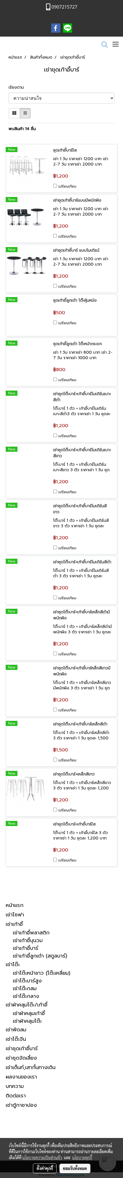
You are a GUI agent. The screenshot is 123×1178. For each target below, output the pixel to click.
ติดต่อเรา (16, 1096)
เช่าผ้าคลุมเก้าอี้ (29, 1013)
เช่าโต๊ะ (13, 964)
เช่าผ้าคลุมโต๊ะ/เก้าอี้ (26, 1005)
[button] (102, 44)
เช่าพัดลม (16, 1030)
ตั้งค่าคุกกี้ (45, 1168)
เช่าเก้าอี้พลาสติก (31, 933)
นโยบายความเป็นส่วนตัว (42, 1157)
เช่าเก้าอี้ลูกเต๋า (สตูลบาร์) (40, 956)
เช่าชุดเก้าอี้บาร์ (22, 1048)
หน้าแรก (14, 905)
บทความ (15, 1086)
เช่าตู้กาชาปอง (21, 1105)
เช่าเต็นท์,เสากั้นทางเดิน (30, 1067)
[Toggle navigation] (115, 44)
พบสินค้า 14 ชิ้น (22, 129)
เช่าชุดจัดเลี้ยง (21, 1058)
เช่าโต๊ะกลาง (26, 996)
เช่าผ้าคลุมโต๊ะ (27, 1021)
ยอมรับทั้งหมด (75, 1168)
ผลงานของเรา (21, 1077)
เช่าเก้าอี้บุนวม (28, 940)
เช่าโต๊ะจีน (16, 1039)
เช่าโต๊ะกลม (25, 988)
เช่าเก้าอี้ (14, 924)
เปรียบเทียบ (67, 186)
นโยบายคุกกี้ (82, 1157)
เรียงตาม (18, 87)
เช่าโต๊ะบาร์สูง (27, 981)
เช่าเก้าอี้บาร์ (25, 948)
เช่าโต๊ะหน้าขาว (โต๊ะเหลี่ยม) (41, 973)
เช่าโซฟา (15, 915)
